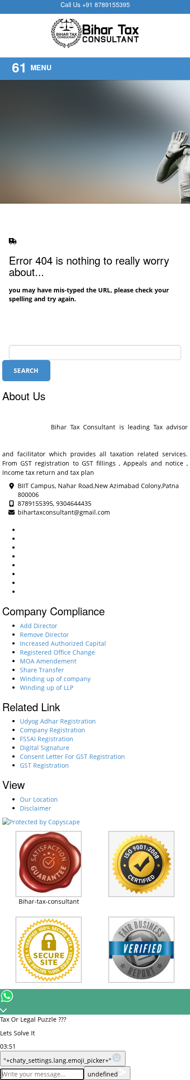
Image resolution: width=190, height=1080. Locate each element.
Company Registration (52, 730)
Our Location (39, 799)
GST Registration (44, 765)
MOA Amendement (48, 661)
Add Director (38, 625)
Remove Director (44, 634)
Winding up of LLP (46, 687)
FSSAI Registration (46, 739)
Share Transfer (42, 670)
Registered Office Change (57, 652)
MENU (41, 67)
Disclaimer (35, 808)
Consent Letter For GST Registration (72, 756)
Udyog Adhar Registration (58, 721)
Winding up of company (55, 679)
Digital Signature (44, 747)
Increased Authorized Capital (63, 643)
